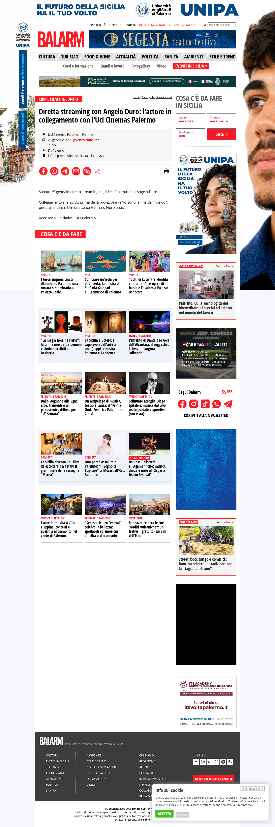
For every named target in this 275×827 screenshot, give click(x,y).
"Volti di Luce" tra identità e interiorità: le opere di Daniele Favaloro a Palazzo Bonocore (148, 286)
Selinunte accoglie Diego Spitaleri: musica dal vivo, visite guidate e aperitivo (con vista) (148, 407)
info (220, 797)
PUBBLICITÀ (98, 25)
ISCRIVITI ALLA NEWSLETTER (206, 415)
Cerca (219, 134)
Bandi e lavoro (112, 66)
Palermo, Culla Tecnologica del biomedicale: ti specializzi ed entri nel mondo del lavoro (206, 307)
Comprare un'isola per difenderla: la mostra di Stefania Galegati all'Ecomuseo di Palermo (103, 286)
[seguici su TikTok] (210, 762)
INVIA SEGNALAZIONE (152, 25)
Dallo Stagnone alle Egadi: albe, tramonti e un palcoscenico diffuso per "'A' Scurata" (60, 407)
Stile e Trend (96, 761)
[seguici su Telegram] (223, 762)
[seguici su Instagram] (203, 762)
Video (161, 66)
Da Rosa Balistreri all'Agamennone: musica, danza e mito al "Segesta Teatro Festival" (147, 468)
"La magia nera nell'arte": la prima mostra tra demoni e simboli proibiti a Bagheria (61, 347)
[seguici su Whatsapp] (216, 762)
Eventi (145, 97)
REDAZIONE (116, 25)
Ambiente (94, 755)
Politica (52, 784)
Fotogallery (140, 66)
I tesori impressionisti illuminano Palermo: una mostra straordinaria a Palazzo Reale (59, 286)
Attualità (53, 779)
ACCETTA (164, 813)
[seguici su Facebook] (196, 762)
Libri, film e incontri (161, 97)
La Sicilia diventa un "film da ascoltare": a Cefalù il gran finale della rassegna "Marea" (60, 468)
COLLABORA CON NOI (182, 25)
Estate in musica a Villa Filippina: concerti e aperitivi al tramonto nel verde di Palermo (59, 529)
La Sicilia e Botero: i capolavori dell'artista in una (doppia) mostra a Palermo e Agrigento (102, 347)
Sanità (51, 790)
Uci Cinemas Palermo (64, 134)
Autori (144, 767)
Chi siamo (146, 755)
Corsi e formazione (78, 66)
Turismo (52, 767)
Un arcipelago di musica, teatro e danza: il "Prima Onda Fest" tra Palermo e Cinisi (103, 407)
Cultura (52, 755)
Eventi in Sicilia (57, 761)
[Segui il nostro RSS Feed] (230, 762)
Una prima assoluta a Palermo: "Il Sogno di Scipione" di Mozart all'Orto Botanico (105, 468)
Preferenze (182, 815)
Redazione (147, 761)
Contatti (146, 773)
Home (136, 97)
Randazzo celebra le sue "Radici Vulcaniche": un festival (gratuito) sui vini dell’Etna (147, 529)
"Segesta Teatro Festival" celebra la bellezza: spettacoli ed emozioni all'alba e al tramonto (103, 529)
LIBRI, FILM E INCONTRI (58, 99)
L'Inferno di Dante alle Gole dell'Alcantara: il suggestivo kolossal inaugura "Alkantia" (149, 347)
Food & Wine (55, 773)
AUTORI (131, 25)
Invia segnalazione (153, 779)
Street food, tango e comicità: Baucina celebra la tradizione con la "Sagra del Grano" (205, 563)
